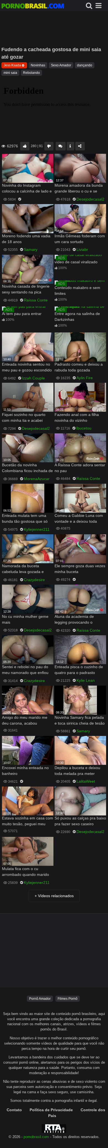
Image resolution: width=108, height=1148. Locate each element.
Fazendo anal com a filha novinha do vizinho (77, 417)
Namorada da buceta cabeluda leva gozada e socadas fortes (23, 569)
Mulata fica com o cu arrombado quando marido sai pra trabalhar (25, 872)
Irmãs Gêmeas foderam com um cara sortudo (80, 239)
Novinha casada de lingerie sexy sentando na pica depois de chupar (26, 289)
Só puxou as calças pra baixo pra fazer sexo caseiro (80, 821)
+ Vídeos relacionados (54, 896)
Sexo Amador (61, 65)
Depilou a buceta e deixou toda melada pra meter (77, 771)
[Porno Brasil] (32, 7)
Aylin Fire (84, 378)
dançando (84, 65)
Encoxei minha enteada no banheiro (25, 771)
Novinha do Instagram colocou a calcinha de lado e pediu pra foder (27, 188)
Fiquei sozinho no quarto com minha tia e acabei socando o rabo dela (23, 418)
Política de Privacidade (51, 1110)
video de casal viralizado (76, 262)
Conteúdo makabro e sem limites (77, 290)
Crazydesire (34, 579)
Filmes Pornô (68, 999)
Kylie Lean (85, 680)
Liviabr (82, 249)
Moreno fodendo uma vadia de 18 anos (26, 239)
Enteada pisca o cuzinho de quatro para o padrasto (79, 670)
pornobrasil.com (36, 1137)
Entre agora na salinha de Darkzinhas (77, 316)
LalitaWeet (85, 781)
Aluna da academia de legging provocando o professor (74, 620)
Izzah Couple (33, 378)
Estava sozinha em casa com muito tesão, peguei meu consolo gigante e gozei (27, 821)
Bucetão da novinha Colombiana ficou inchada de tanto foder (27, 468)
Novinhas (38, 65)
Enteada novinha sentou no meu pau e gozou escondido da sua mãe (27, 367)
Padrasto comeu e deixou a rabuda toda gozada (79, 367)
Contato (14, 1110)
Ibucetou (83, 428)
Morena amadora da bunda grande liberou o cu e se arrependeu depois (79, 188)
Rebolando (31, 73)
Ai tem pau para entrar (22, 313)
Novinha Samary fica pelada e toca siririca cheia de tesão (80, 720)
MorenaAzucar (37, 479)
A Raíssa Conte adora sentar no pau (80, 468)
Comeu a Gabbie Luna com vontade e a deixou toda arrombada (79, 519)
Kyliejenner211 (37, 529)
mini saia (10, 73)
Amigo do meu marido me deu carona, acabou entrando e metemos (24, 721)
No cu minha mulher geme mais (25, 619)
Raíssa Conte (36, 300)
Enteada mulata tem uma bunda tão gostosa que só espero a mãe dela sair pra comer (25, 519)
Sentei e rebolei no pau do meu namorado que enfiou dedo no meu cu (25, 670)
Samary (30, 249)
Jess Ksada (12, 65)
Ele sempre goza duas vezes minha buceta (80, 569)
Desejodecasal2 (90, 199)
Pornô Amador (40, 999)
